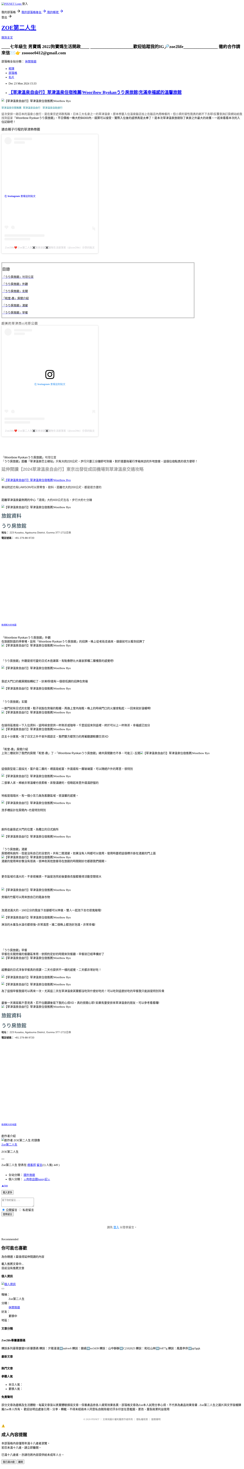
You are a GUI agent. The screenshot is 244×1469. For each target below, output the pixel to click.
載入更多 (7, 1192)
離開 (20, 1462)
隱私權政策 (142, 1419)
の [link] (23, 323)
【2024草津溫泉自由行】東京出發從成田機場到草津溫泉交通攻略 (81, 469)
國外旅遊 (29, 1174)
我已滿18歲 (9, 1462)
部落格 (13, 72)
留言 (39, 1164)
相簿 (11, 68)
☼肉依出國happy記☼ (37, 1179)
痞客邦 (31, 1164)
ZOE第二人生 (18, 27)
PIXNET (95, 1419)
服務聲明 (156, 1419)
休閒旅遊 (30, 61)
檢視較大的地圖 (8, 625)
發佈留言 (7, 1214)
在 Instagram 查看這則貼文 (20, 196)
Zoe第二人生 (9, 1144)
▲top (4, 1185)
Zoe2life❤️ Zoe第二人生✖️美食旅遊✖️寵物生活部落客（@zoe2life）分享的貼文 (50, 247)
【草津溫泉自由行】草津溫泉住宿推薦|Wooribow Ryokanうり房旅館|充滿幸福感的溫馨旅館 (95, 92)
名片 (11, 77)
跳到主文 (7, 37)
